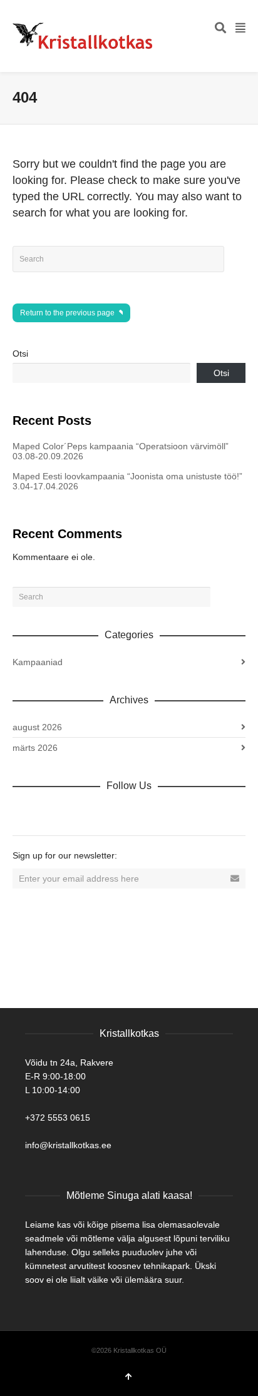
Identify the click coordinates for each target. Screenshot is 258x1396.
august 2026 (37, 727)
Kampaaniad (38, 662)
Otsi (20, 354)
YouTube (133, 813)
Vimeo (105, 813)
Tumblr (160, 813)
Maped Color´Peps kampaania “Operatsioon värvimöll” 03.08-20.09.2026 (121, 451)
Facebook (50, 813)
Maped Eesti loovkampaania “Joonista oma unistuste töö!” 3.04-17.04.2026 (127, 481)
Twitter (78, 813)
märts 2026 (35, 748)
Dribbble (23, 813)
